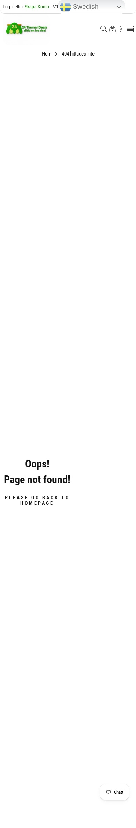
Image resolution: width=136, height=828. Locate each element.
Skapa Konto (32, 6)
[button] (103, 30)
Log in (9, 6)
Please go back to (37, 500)
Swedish (85, 6)
